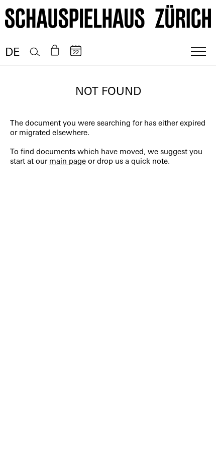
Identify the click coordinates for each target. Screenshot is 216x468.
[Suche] (35, 52)
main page (67, 162)
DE (12, 53)
